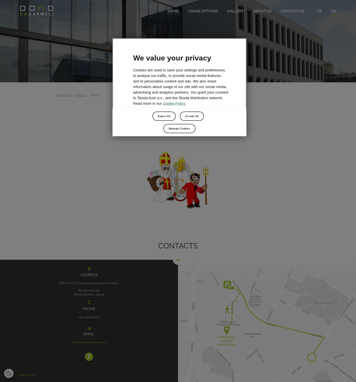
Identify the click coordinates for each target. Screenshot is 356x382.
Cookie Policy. (174, 103)
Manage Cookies (179, 128)
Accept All (192, 116)
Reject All (164, 116)
